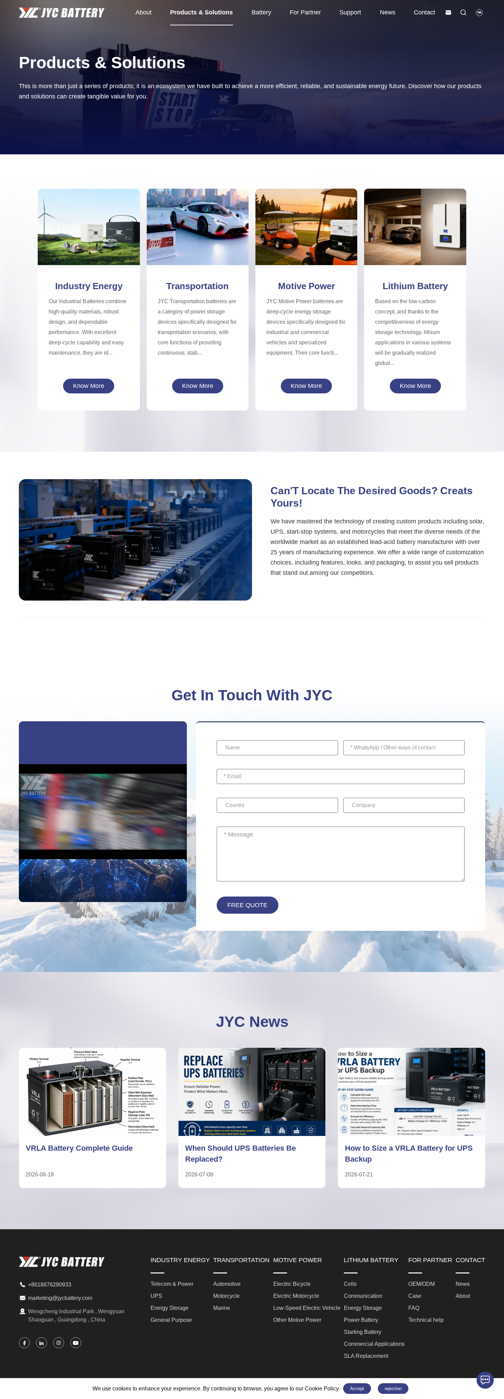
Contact (424, 12)
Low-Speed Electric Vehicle (306, 230)
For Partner (305, 12)
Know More (88, 385)
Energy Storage (88, 230)
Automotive (197, 213)
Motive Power (306, 286)
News (387, 12)
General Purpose (88, 241)
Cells (415, 190)
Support (350, 12)
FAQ (413, 1308)
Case (414, 1296)
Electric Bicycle (306, 207)
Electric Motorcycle (306, 219)
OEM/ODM (421, 1284)
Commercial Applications (415, 247)
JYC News (252, 1021)
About (143, 12)
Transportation (197, 286)
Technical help (426, 1320)
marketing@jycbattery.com (60, 1298)
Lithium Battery (415, 286)
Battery (261, 12)
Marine (197, 236)
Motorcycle (198, 224)
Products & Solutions (201, 12)
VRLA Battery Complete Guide (79, 1148)
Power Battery (415, 224)
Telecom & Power (89, 207)
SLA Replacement (415, 258)
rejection (393, 1388)
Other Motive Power (306, 241)
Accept (357, 1388)
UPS (88, 219)
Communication (415, 202)
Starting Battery (415, 236)
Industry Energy (88, 286)
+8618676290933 (49, 1285)
